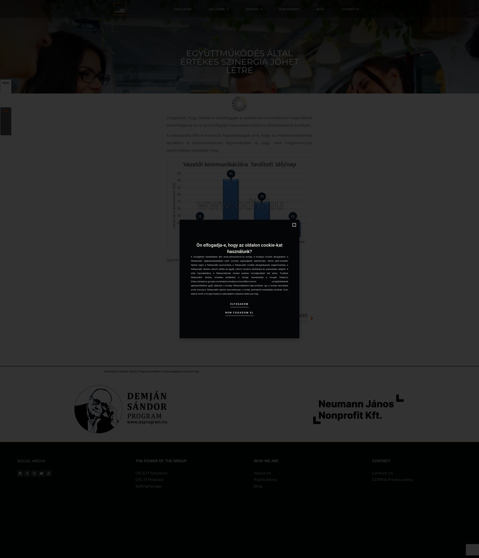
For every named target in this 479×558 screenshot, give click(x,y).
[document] (239, 279)
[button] (294, 224)
